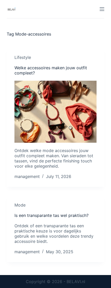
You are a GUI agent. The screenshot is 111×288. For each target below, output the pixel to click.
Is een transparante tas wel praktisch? (51, 215)
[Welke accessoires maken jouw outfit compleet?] (55, 112)
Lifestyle (22, 57)
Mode (20, 205)
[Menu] (102, 9)
